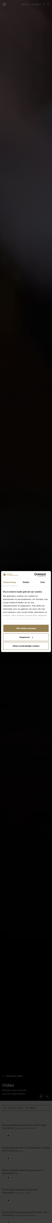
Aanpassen (24, 637)
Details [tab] (26, 582)
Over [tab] (42, 582)
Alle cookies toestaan (26, 628)
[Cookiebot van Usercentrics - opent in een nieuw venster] (37, 574)
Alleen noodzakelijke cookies (26, 646)
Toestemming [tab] (9, 582)
